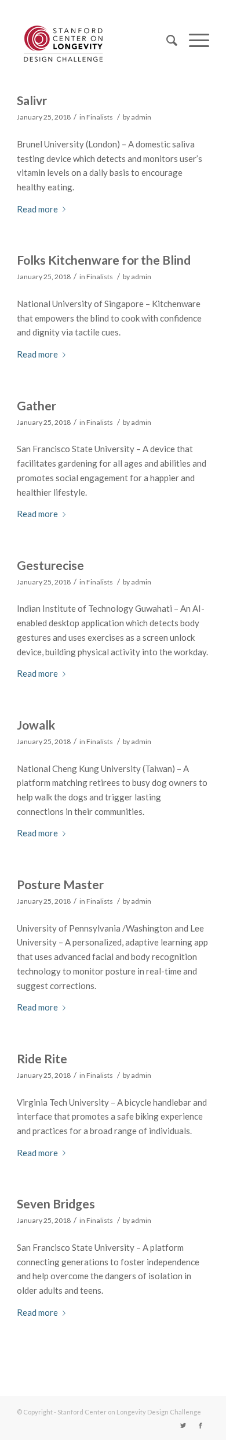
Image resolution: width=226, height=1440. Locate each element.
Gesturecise (50, 565)
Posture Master (60, 884)
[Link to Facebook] (200, 1425)
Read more (37, 209)
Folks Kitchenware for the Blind (104, 259)
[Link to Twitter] (183, 1425)
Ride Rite (42, 1058)
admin (141, 117)
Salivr (32, 100)
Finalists (99, 117)
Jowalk (36, 724)
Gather (36, 405)
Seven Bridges (56, 1203)
